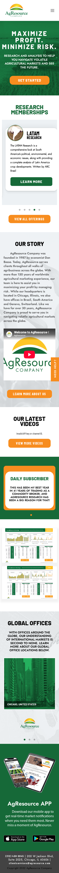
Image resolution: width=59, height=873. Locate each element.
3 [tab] (29, 210)
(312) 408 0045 (14, 856)
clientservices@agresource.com (29, 863)
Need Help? (55, 368)
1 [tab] (19, 210)
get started (29, 80)
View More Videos (29, 443)
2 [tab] (24, 210)
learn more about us (29, 394)
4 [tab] (34, 210)
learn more (29, 182)
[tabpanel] (29, 159)
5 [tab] (39, 210)
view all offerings (29, 219)
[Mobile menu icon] (52, 10)
